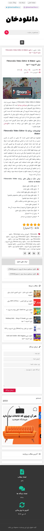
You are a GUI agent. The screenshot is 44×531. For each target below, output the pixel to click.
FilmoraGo (33, 234)
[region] (22, 425)
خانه (39, 50)
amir (18, 70)
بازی (34, 50)
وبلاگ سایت (12, 3)
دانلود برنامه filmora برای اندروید (15, 241)
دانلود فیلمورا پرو (18, 246)
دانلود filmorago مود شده (21, 239)
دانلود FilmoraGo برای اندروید (20, 236)
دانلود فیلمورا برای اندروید (32, 246)
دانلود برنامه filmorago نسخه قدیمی (28, 244)
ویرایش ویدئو (22, 105)
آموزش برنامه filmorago (21, 234)
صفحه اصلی (31, 3)
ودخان (6, 123)
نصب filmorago (24, 249)
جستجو (38, 398)
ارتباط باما (22, 3)
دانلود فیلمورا (12, 244)
